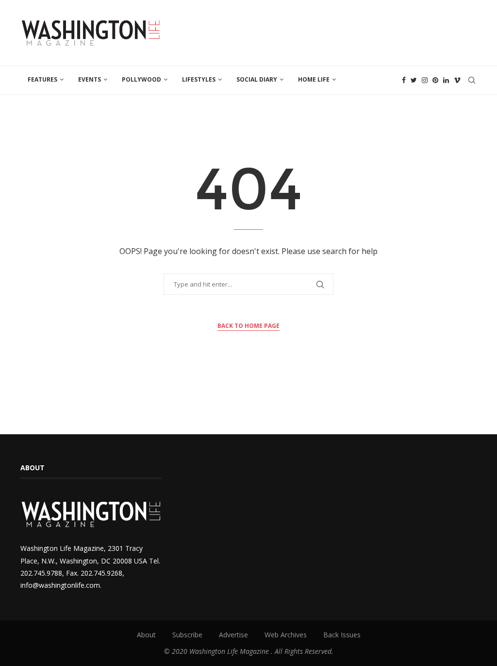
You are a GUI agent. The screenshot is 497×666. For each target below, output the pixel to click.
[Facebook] (404, 80)
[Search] (472, 80)
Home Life (314, 79)
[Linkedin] (446, 80)
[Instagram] (425, 80)
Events (89, 79)
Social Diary (256, 79)
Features (42, 79)
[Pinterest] (435, 80)
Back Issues (342, 634)
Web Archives (286, 634)
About (146, 634)
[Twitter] (414, 80)
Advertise (233, 634)
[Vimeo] (457, 80)
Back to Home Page (248, 326)
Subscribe (187, 634)
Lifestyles (198, 79)
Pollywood (141, 79)
